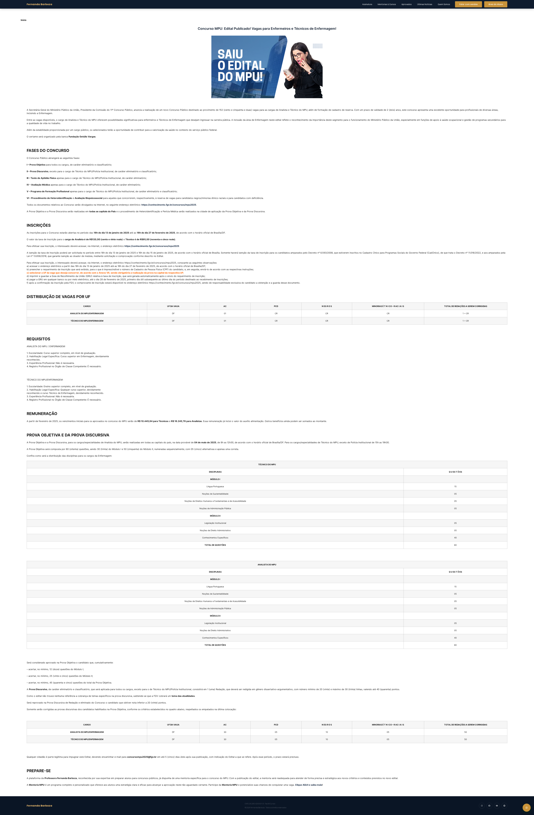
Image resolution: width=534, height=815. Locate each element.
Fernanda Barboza (39, 4)
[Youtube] (497, 806)
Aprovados (406, 4)
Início (23, 20)
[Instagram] (482, 806)
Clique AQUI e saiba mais (308, 784)
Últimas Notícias (424, 4)
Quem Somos (444, 4)
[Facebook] (489, 806)
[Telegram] (504, 806)
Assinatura (367, 4)
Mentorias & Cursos (387, 4)
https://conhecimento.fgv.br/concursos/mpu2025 (168, 204)
